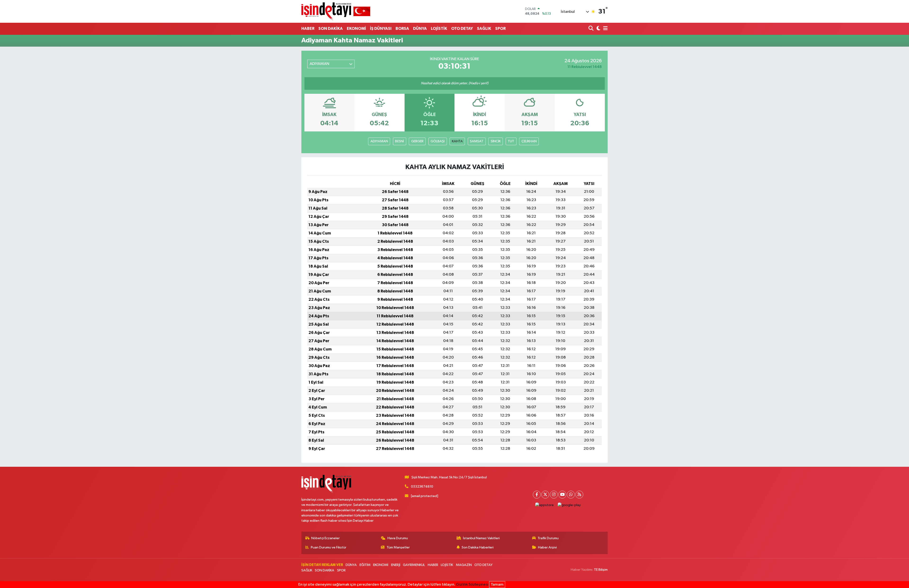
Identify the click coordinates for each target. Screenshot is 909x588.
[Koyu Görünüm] (597, 29)
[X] (545, 494)
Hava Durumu (398, 538)
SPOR (500, 29)
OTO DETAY (462, 29)
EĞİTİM (365, 565)
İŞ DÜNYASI (381, 29)
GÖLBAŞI (438, 141)
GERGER (417, 141)
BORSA (402, 29)
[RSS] (579, 494)
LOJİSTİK (439, 29)
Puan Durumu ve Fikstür (328, 547)
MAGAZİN (464, 565)
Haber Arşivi (547, 547)
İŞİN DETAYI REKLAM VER (322, 565)
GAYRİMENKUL (414, 565)
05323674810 (422, 486)
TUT (511, 141)
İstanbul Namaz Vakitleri (481, 538)
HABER (307, 29)
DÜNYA (420, 29)
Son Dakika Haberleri (478, 547)
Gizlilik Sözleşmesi (472, 585)
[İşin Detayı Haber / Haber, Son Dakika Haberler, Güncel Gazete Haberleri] (335, 11)
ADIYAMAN (379, 141)
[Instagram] (554, 494)
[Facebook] (537, 494)
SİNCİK (496, 141)
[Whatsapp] (571, 494)
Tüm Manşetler (398, 547)
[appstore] (544, 505)
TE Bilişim (601, 569)
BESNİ (399, 141)
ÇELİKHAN (529, 141)
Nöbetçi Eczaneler (325, 538)
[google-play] (569, 505)
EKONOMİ (356, 29)
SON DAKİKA (330, 29)
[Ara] (591, 29)
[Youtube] (562, 494)
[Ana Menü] (604, 29)
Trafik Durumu (548, 538)
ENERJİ (395, 565)
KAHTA (457, 141)
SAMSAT (476, 141)
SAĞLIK (484, 29)
